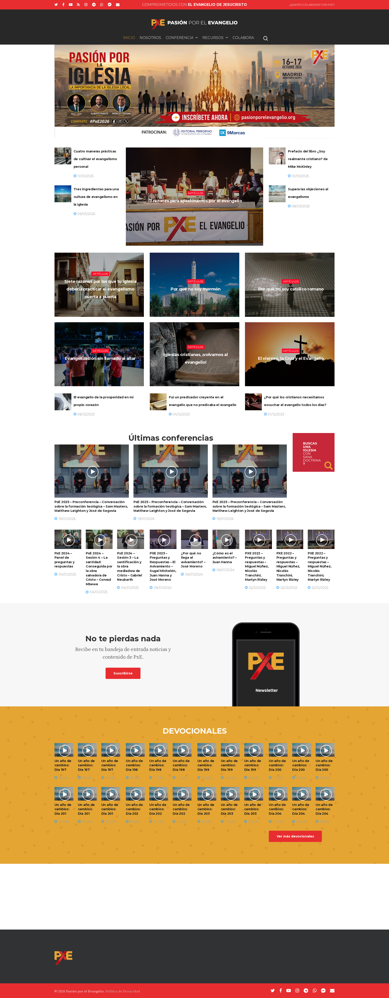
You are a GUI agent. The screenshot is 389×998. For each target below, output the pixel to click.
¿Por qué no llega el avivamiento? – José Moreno (193, 560)
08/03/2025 (300, 206)
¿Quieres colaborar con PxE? (312, 4)
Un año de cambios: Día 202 (134, 809)
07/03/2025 (101, 308)
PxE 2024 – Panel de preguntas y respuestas (64, 560)
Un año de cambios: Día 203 (205, 809)
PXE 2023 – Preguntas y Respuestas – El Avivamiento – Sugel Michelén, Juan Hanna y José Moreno (163, 566)
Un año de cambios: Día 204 (277, 809)
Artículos (195, 193)
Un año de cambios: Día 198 (134, 765)
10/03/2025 (300, 176)
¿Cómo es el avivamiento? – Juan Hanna (225, 557)
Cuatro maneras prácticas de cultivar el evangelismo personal (95, 159)
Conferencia (179, 38)
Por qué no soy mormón (195, 289)
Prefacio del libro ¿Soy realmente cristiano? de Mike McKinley (308, 159)
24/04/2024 (101, 370)
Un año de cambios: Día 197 (62, 765)
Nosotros (150, 38)
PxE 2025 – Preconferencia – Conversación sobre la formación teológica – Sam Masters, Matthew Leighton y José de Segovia (91, 506)
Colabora (243, 38)
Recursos (213, 38)
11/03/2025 (85, 176)
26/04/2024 (197, 301)
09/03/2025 (85, 214)
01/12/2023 (275, 414)
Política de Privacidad (123, 991)
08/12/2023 (85, 414)
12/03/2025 (196, 212)
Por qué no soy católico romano (291, 289)
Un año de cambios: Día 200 (277, 765)
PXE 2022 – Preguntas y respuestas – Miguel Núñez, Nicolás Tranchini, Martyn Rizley (257, 566)
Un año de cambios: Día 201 (62, 809)
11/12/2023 (292, 370)
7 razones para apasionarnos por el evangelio (195, 200)
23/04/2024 (197, 374)
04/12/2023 (181, 414)
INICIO (129, 38)
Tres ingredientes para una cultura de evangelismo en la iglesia (96, 196)
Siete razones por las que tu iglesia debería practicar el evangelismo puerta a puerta (100, 289)
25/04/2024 (292, 301)
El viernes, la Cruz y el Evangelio (291, 358)
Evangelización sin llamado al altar (100, 358)
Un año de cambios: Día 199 (205, 765)
